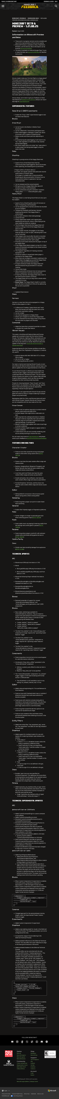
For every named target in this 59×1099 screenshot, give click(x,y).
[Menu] (3, 6)
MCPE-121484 (20, 549)
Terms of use (26, 1093)
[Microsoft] (52, 1090)
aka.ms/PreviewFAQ (26, 48)
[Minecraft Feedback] (29, 6)
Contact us (33, 1068)
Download (33, 1067)
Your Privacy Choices (18, 1095)
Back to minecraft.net (9, 1)
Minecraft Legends (21, 1057)
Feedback (33, 1063)
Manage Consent (34, 1081)
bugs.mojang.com (24, 101)
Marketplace (33, 1053)
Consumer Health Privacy (17, 1093)
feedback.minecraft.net (28, 99)
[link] (12, 1042)
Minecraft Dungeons (21, 1055)
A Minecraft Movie (21, 1068)
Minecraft (19, 1053)
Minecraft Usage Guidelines (23, 1081)
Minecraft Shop (34, 1055)
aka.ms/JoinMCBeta (33, 52)
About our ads (40, 1093)
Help (56, 1)
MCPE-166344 (36, 517)
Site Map (32, 1065)
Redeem (32, 1075)
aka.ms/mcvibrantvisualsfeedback (36, 438)
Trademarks (33, 1093)
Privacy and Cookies (6, 1093)
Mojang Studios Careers (22, 1065)
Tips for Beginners (35, 1059)
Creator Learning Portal (22, 1063)
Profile (32, 1073)
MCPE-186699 (20, 537)
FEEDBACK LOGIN (49, 1)
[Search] (56, 6)
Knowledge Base (33, 18)
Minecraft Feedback (19, 18)
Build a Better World (21, 1067)
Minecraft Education (21, 1058)
